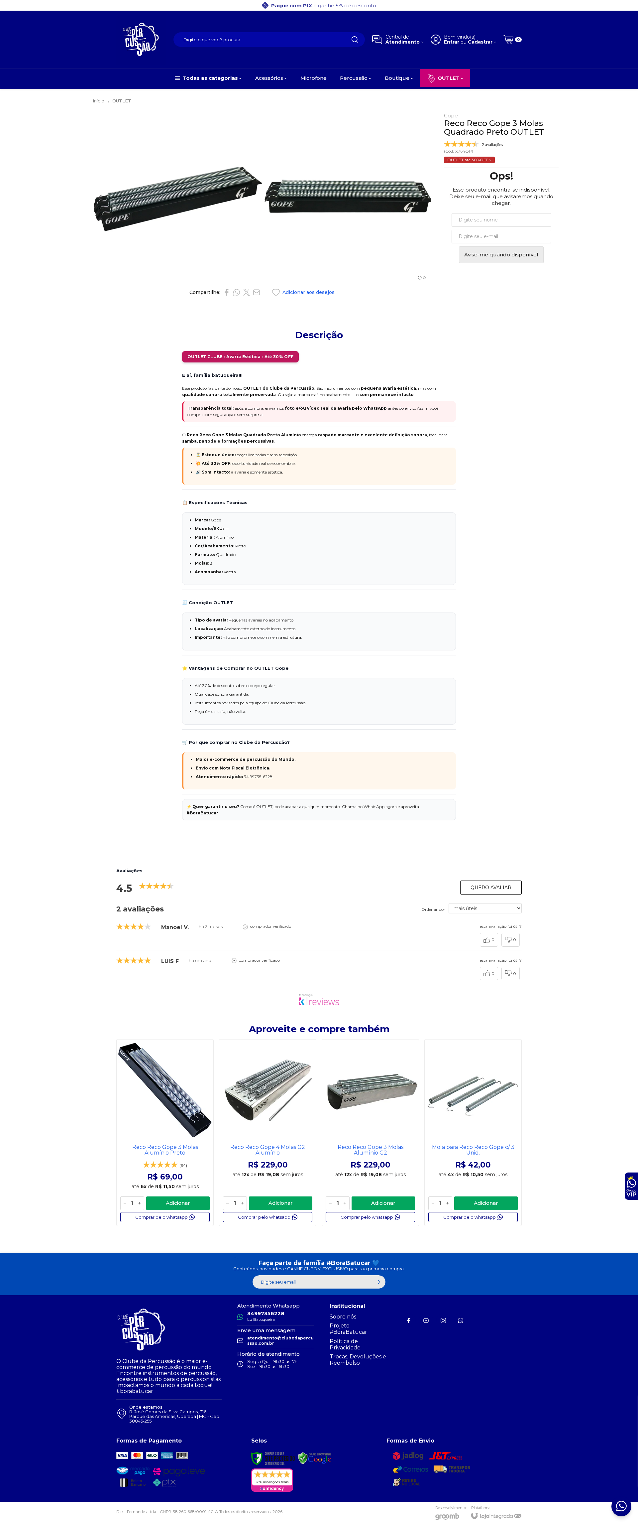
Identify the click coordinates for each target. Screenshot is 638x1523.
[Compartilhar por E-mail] (256, 292)
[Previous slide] (100, 197)
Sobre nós (343, 1317)
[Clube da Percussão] (141, 40)
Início (98, 100)
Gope (451, 115)
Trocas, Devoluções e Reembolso (358, 1359)
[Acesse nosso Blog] (461, 1320)
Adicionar (178, 1203)
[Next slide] (423, 197)
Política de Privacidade (345, 1344)
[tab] (419, 277)
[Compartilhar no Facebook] (226, 292)
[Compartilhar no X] (246, 292)
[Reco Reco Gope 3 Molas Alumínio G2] (370, 1132)
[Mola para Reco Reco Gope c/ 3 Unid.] (473, 1132)
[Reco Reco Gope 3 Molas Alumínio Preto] (165, 1132)
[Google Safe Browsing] (314, 1457)
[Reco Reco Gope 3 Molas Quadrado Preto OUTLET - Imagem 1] (177, 197)
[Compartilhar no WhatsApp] (236, 292)
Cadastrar (480, 42)
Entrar (451, 42)
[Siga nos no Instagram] (443, 1320)
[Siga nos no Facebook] (409, 1320)
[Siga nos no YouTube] (426, 1320)
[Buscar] (355, 39)
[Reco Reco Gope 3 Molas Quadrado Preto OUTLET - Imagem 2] (348, 197)
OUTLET (121, 100)
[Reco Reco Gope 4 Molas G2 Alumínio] (267, 1132)
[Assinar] (378, 1282)
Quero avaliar (491, 888)
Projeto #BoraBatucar (348, 1328)
